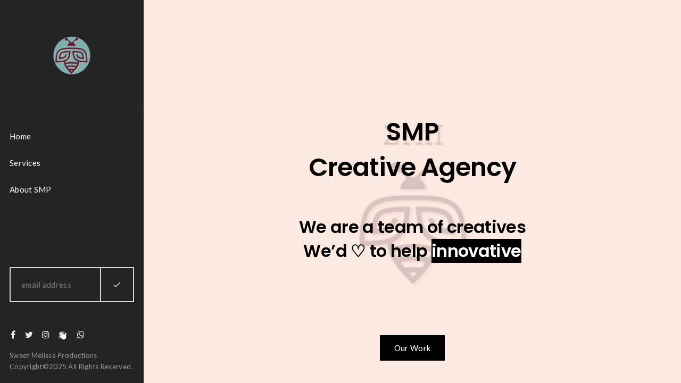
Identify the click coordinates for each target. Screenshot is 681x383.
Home (20, 136)
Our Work (412, 348)
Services (25, 163)
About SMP (31, 189)
